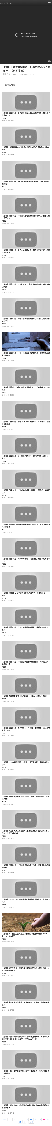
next (31, 1122)
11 (22, 1119)
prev (4, 1119)
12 (27, 1119)
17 (48, 1119)
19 (24, 1122)
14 (35, 1119)
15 (40, 1119)
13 (31, 1119)
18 (20, 1122)
